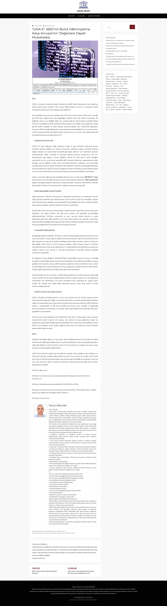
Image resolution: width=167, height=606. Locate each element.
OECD (108, 93)
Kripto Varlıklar (123, 88)
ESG (121, 84)
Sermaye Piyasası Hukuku (113, 95)
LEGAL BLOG (83, 11)
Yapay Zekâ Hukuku (119, 102)
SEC (116, 93)
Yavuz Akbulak (58, 405)
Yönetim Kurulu (110, 105)
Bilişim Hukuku (51, 531)
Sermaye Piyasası (124, 93)
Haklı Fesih (109, 86)
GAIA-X (73, 533)
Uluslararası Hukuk (111, 100)
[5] (68, 323)
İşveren (129, 107)
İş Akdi (108, 107)
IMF (122, 86)
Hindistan (116, 86)
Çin (117, 105)
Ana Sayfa (71, 16)
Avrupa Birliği (115, 79)
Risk (112, 93)
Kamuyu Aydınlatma (111, 88)
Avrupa (37, 533)
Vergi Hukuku (126, 100)
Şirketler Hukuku (127, 109)
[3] (65, 202)
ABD (33, 533)
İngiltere (125, 105)
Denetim (125, 81)
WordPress (94, 599)
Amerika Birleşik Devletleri (124, 76)
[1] (88, 127)
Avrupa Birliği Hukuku (39, 531)
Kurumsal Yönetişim (123, 91)
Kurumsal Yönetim (111, 91)
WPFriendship (82, 599)
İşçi (107, 109)
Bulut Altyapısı (45, 533)
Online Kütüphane (94, 16)
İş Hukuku (114, 107)
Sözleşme (124, 95)
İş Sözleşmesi (122, 107)
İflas (121, 105)
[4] (74, 258)
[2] (84, 185)
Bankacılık (124, 79)
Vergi (119, 100)
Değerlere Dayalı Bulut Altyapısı (60, 533)
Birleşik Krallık (110, 81)
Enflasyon (115, 84)
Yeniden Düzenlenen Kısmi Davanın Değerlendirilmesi (120, 64)
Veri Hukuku (61, 531)
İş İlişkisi (111, 109)
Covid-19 (118, 81)
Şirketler (118, 109)
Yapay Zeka (109, 102)
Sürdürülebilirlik (110, 98)
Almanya (112, 76)
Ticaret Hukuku (120, 98)
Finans (125, 84)
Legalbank (81, 16)
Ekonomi (108, 84)
